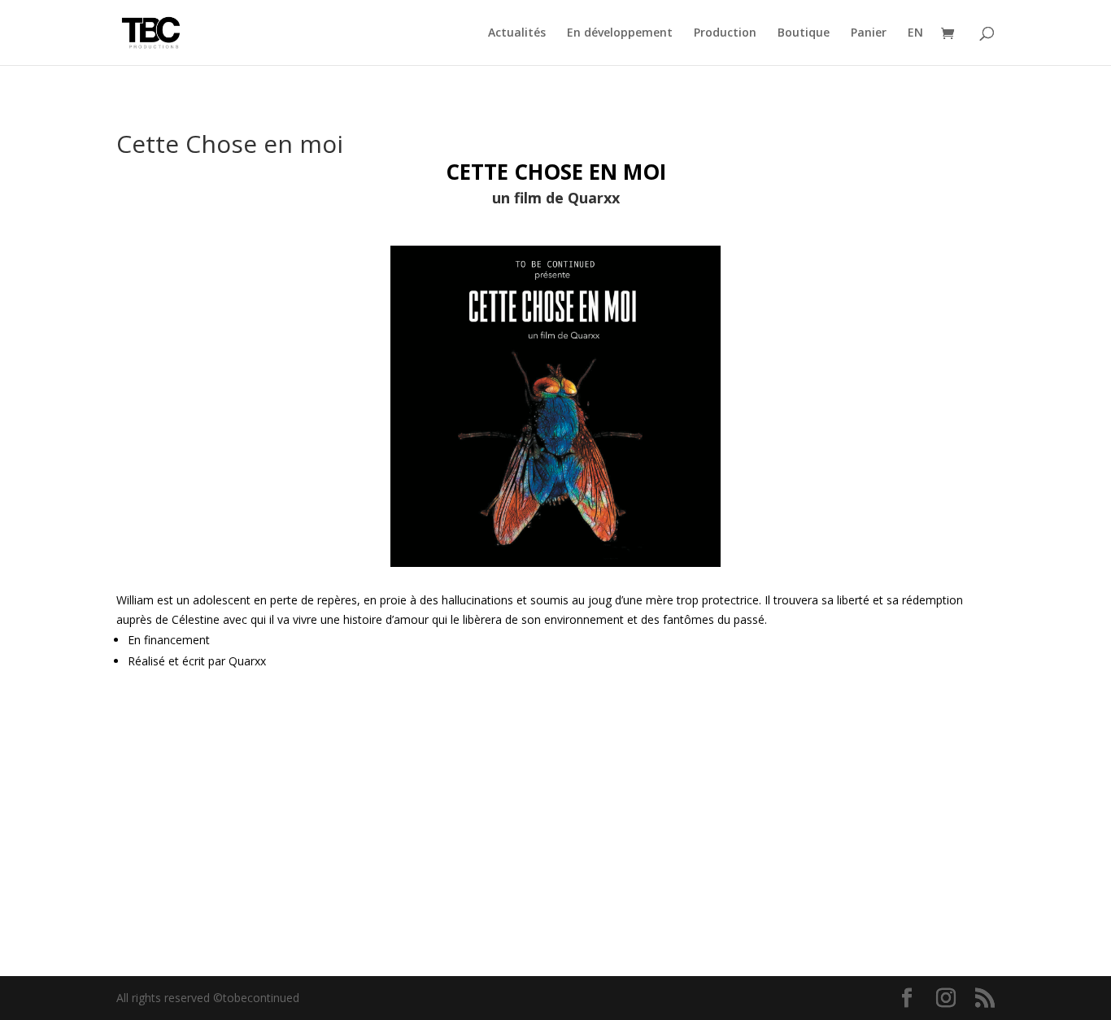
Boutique (804, 33)
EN (915, 33)
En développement (620, 33)
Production (725, 33)
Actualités (517, 33)
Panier (869, 33)
